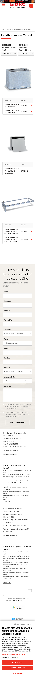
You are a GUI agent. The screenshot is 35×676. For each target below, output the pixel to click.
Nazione (7, 367)
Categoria (7, 330)
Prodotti (9, 29)
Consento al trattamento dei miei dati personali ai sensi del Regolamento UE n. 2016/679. (18, 406)
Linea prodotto (9, 377)
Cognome (7, 301)
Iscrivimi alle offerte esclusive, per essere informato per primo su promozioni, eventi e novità (17, 414)
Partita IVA (8, 320)
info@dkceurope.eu (10, 454)
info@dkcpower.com (10, 535)
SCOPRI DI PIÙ (7, 501)
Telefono (7, 358)
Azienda (7, 311)
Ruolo (6, 339)
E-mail (6, 348)
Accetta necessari (17, 668)
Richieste (7, 386)
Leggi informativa (11, 408)
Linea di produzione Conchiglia (22, 29)
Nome (6, 292)
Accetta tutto (17, 662)
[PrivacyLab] (13, 657)
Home (2, 29)
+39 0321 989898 (12, 450)
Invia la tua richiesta (17, 423)
